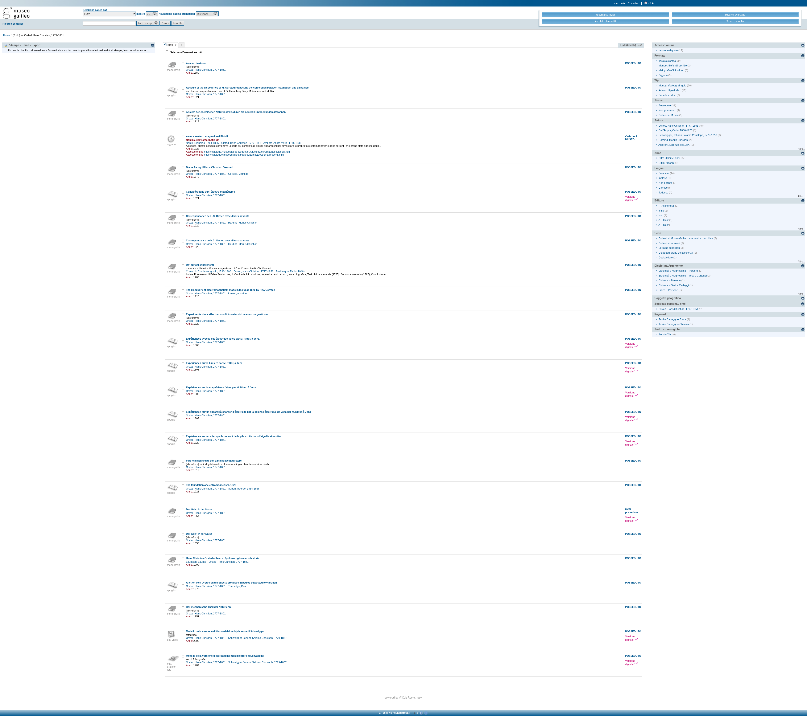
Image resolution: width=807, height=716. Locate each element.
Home (614, 3)
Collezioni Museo (669, 115)
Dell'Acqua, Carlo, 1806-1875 (675, 130)
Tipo (657, 80)
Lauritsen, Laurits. (196, 561)
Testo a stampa (667, 61)
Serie (657, 233)
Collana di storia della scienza (676, 252)
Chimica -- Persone (670, 280)
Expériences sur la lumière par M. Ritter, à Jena (214, 363)
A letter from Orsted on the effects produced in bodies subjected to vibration (231, 582)
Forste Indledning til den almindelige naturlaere (214, 460)
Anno (657, 153)
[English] (645, 3)
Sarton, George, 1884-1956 (244, 488)
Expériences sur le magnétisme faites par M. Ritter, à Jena (221, 387)
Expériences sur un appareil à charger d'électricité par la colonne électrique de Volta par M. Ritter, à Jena (248, 411)
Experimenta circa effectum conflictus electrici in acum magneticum (227, 314)
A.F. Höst (663, 220)
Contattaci (633, 3)
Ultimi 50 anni (666, 162)
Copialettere (666, 257)
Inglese (663, 178)
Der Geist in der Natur (199, 509)
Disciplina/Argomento (668, 265)
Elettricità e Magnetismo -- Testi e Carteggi (683, 275)
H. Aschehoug (667, 205)
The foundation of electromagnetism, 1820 (211, 485)
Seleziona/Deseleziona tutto (186, 52)
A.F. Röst (663, 225)
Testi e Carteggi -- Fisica (672, 319)
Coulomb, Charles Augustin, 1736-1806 (209, 271)
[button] (152, 13)
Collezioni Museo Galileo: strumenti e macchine (686, 238)
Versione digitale (630, 198)
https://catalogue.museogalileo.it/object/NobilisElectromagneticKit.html (244, 154)
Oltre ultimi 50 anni (669, 158)
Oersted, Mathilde (238, 173)
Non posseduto (667, 110)
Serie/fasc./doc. (667, 95)
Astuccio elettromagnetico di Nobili (207, 136)
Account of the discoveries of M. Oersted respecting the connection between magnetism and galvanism (247, 87)
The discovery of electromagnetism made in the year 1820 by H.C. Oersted (230, 290)
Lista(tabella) (628, 45)
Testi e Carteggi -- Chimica (674, 324)
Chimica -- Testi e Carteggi (674, 285)
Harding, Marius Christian (243, 222)
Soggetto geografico (667, 298)
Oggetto (663, 75)
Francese (664, 173)
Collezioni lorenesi (669, 243)
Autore (658, 120)
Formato (659, 55)
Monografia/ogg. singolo (672, 85)
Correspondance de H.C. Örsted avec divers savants (217, 216)
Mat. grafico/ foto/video (671, 70)
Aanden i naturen (196, 63)
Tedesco (663, 192)
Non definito (665, 182)
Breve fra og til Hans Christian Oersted (209, 167)
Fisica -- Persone (668, 290)
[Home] (16, 13)
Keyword (660, 314)
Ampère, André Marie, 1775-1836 (282, 143)
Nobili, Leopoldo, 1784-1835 (202, 143)
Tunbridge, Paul (237, 586)
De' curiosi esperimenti (200, 264)
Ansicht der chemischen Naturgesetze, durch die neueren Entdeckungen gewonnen (236, 112)
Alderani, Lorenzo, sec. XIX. (674, 144)
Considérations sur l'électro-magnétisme (210, 191)
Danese (663, 187)
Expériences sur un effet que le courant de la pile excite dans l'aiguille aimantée (233, 436)
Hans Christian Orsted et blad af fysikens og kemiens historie (222, 558)
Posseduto (665, 105)
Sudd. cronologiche (667, 329)
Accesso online (664, 45)
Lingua (658, 168)
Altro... (801, 148)
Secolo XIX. (665, 334)
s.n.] (661, 215)
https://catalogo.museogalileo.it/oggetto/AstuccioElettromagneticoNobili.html (247, 151)
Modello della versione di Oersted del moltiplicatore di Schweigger (225, 631)
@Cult (403, 697)
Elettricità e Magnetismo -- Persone (679, 270)
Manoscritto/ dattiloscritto (673, 65)
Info (623, 3)
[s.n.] (661, 210)
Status (658, 100)
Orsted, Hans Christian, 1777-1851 (206, 69)
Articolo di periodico (669, 90)
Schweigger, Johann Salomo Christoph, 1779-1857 (257, 638)
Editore (659, 200)
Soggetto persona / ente (670, 303)
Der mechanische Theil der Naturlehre (209, 607)
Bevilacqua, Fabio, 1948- (290, 271)
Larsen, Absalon (237, 293)
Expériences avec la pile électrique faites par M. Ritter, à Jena (223, 338)
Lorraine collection (669, 247)
